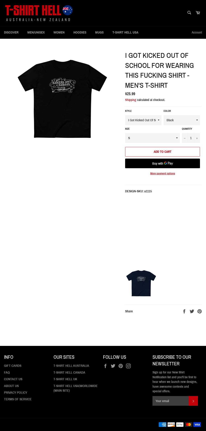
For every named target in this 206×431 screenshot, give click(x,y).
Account (197, 32)
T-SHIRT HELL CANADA (69, 372)
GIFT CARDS (12, 366)
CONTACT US (13, 379)
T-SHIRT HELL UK (65, 379)
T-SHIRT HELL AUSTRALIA (71, 366)
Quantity (187, 128)
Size (127, 128)
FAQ (7, 372)
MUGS (99, 32)
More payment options (162, 173)
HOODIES (79, 32)
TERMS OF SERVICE (18, 399)
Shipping (130, 100)
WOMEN (59, 32)
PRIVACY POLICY (15, 392)
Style (128, 111)
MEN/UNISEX (36, 32)
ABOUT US (11, 386)
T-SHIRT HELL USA (125, 32)
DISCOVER (11, 32)
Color (167, 111)
